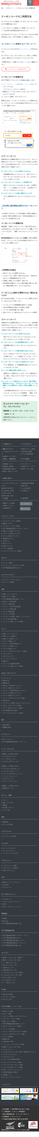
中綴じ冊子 (6, 725)
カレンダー (5, 952)
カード (3, 629)
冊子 (2, 720)
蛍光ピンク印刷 (8, 1011)
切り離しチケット (8, 807)
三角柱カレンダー (8, 967)
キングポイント (25, 49)
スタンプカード (8, 654)
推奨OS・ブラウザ (9, 456)
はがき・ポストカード (8, 673)
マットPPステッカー (9, 759)
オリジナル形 (13, 773)
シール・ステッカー (7, 749)
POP (2, 877)
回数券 (5, 805)
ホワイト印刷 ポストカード (11, 688)
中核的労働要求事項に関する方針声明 (15, 1119)
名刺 (2, 589)
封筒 (2, 817)
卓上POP (6, 885)
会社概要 (6, 1109)
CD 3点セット (7, 899)
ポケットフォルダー (9, 848)
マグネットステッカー (10, 781)
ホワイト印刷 (7, 1014)
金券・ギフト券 (8, 802)
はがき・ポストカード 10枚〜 (12, 705)
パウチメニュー (6, 860)
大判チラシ (6, 541)
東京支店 (25, 486)
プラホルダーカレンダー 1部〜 (13, 975)
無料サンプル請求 (9, 503)
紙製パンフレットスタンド (11, 882)
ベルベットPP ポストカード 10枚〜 (14, 698)
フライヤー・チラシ (7, 516)
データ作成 (25, 459)
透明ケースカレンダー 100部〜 (13, 957)
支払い (5, 459)
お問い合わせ (7, 478)
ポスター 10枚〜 (8, 563)
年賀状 (5, 918)
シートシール (10, 776)
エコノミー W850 (8, 582)
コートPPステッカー (9, 756)
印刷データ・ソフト (28, 466)
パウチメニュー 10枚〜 (10, 865)
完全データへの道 (27, 469)
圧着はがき (6, 700)
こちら (25, 62)
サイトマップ (16, 1116)
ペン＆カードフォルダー (11, 853)
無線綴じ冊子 (7, 727)
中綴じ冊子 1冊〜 (8, 1041)
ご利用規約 (6, 1111)
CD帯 (4, 904)
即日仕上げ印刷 (8, 994)
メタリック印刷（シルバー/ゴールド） (15, 1016)
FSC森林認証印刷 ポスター (12, 568)
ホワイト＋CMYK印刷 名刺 (11, 606)
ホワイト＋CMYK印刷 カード (12, 644)
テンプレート (26, 464)
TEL (30, 4)
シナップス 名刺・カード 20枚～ (13, 1067)
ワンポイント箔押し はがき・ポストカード (17, 703)
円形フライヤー (8, 546)
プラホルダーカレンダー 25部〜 (13, 972)
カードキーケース (8, 850)
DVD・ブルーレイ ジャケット (12, 906)
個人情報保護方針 (9, 1114)
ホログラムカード (8, 656)
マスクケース (7, 887)
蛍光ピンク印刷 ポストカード (12, 685)
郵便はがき (6, 683)
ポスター (4, 558)
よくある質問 (26, 488)
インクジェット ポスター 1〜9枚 (13, 565)
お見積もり (25, 490)
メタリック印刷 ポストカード (12, 693)
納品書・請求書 (8, 466)
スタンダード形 (11, 768)
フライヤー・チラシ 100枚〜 (12, 521)
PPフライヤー (7, 543)
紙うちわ (5, 921)
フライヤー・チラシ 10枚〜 (12, 526)
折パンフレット (8, 739)
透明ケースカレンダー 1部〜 (12, 960)
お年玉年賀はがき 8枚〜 (10, 710)
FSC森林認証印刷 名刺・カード (13, 599)
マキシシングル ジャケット (11, 901)
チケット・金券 (6, 795)
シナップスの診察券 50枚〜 (12, 663)
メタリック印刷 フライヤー (11, 533)
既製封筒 (5, 822)
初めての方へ (9, 449)
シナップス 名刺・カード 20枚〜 (13, 621)
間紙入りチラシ (8, 523)
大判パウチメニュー (9, 870)
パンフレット (5, 734)
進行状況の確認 (27, 451)
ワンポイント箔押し (9, 997)
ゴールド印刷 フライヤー (11, 536)
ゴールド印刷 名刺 (9, 611)
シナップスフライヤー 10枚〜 (12, 551)
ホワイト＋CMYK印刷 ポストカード (14, 690)
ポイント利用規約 (19, 1111)
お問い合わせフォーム (23, 417)
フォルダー (5, 843)
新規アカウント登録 (28, 449)
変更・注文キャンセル (10, 471)
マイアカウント (27, 444)
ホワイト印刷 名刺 (9, 604)
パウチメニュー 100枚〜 (11, 868)
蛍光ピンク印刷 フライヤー (11, 531)
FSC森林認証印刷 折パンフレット (14, 741)
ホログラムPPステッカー (11, 761)
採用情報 (6, 1116)
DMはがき (6, 680)
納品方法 (13, 459)
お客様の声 (6, 508)
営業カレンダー (8, 505)
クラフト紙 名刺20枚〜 (10, 619)
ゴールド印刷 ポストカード (11, 695)
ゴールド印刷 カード (9, 648)
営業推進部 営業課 (28, 483)
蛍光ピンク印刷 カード (10, 639)
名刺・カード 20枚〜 (9, 596)
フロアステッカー (8, 778)
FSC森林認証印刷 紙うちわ (12, 923)
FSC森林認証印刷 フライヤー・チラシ (16, 528)
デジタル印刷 (11, 1006)
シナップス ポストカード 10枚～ (13, 713)
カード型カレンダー (9, 980)
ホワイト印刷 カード (9, 641)
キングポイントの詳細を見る (16, 69)
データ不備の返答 (27, 454)
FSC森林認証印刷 (7, 930)
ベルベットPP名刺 (9, 614)
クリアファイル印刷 (9, 836)
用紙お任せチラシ (8, 538)
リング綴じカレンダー (10, 962)
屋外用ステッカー (8, 788)
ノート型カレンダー (9, 982)
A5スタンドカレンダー (10, 965)
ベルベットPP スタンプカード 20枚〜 (15, 651)
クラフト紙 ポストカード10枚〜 (13, 708)
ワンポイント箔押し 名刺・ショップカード (17, 616)
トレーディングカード (10, 658)
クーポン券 (6, 810)
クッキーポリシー (23, 1114)
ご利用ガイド (9, 8)
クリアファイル (6, 831)
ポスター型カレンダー (10, 977)
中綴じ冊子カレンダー (10, 970)
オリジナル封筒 (8, 824)
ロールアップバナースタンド (12, 579)
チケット (5, 800)
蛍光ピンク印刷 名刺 (9, 601)
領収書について (8, 464)
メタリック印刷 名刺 (9, 609)
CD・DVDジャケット (8, 894)
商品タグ (5, 661)
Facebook (26, 508)
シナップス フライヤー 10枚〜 (12, 1062)
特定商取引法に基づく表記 (20, 1109)
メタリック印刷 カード (10, 646)
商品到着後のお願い (9, 469)
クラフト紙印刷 (8, 548)
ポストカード (7, 678)
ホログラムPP (7, 999)
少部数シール (7, 1075)
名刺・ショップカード (10, 594)
